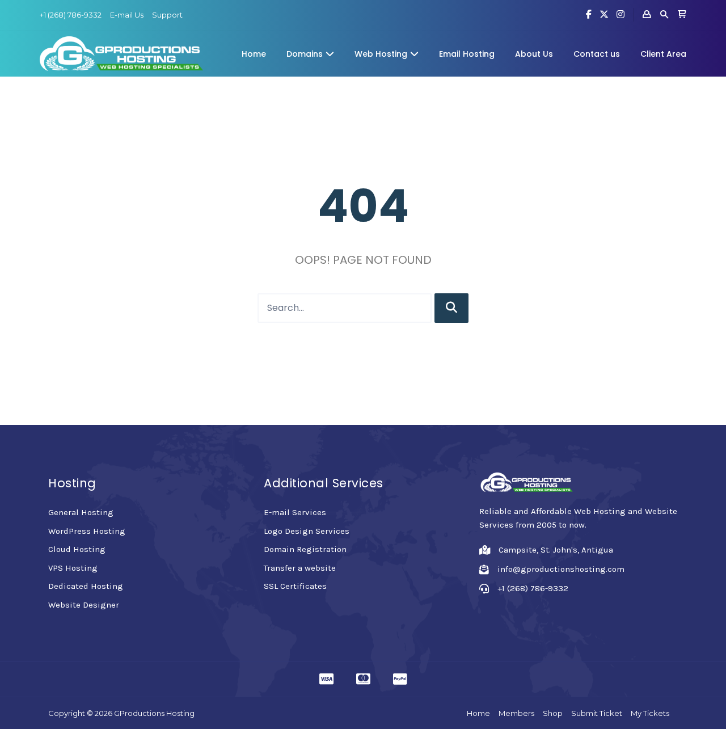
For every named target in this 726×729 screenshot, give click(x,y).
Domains (304, 54)
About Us (534, 54)
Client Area (663, 54)
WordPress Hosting (86, 531)
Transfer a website (300, 568)
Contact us (596, 54)
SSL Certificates (295, 586)
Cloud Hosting (76, 549)
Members (516, 713)
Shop (553, 713)
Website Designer (83, 605)
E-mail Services (295, 512)
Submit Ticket (596, 713)
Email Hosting (467, 54)
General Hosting (80, 512)
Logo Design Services (306, 531)
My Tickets (650, 713)
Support (167, 14)
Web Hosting (380, 54)
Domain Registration (305, 549)
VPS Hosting (73, 568)
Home (254, 54)
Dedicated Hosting (85, 586)
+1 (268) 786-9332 (71, 14)
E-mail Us (126, 14)
